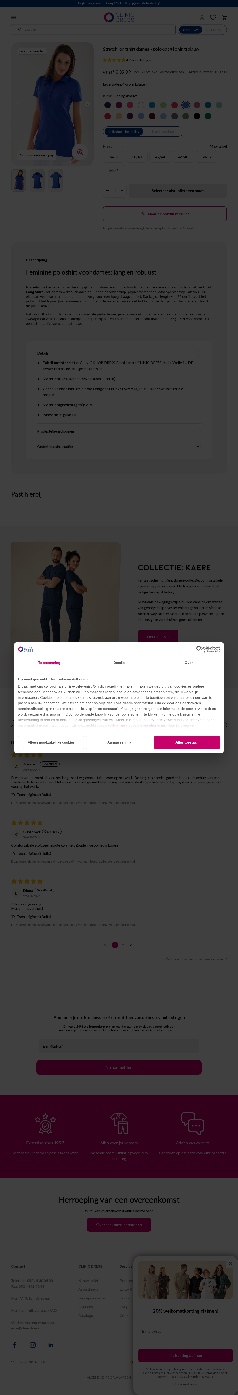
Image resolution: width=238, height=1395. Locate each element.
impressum (185, 725)
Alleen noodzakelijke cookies (51, 742)
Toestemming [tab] (49, 663)
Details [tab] (119, 663)
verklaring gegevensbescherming (136, 725)
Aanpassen (116, 742)
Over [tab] (189, 663)
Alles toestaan (186, 742)
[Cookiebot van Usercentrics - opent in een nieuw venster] (199, 649)
